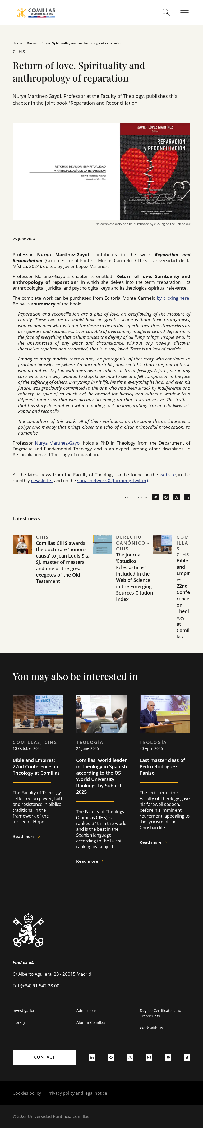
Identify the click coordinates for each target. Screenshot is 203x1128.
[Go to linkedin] (185, 497)
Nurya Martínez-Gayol (58, 443)
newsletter (42, 480)
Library (19, 1022)
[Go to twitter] (174, 497)
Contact (44, 1057)
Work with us (151, 1027)
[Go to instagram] (149, 1057)
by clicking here (173, 298)
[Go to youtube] (168, 1057)
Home (17, 43)
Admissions (86, 1010)
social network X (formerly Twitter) (112, 480)
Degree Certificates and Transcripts (160, 1013)
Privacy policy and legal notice (77, 1093)
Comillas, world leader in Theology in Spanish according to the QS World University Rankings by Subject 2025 (101, 776)
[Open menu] (184, 13)
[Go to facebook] (164, 497)
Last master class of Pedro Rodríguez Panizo (162, 766)
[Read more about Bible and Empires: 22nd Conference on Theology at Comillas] (38, 714)
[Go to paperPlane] (153, 497)
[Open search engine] (166, 13)
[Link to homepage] (36, 12)
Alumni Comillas (90, 1022)
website (168, 475)
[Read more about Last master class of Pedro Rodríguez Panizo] (165, 714)
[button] (53, 593)
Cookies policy (27, 1093)
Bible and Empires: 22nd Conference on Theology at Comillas (183, 598)
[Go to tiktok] (187, 1057)
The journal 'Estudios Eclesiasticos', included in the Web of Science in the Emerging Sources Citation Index (134, 576)
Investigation (24, 1010)
